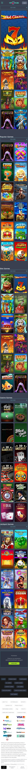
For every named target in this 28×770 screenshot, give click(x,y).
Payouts (23, 709)
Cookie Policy (7, 764)
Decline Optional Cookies (12, 767)
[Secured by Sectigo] (20, 736)
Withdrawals (14, 702)
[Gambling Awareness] (20, 732)
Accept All (4, 767)
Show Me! (14, 663)
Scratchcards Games (20, 690)
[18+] (7, 739)
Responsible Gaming (8, 709)
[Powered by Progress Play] (20, 728)
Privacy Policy (18, 705)
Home (3, 679)
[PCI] (7, 732)
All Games (8, 682)
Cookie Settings (21, 712)
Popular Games (6, 690)
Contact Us (9, 705)
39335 (19, 755)
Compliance (23, 679)
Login (24, 3)
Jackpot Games (9, 686)
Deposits (23, 702)
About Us (4, 702)
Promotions (12, 679)
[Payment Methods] (7, 717)
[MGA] (7, 728)
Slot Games (14, 694)
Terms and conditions (8, 712)
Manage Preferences (22, 767)
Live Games (20, 686)
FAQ (17, 709)
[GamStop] (7, 736)
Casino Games (18, 682)
